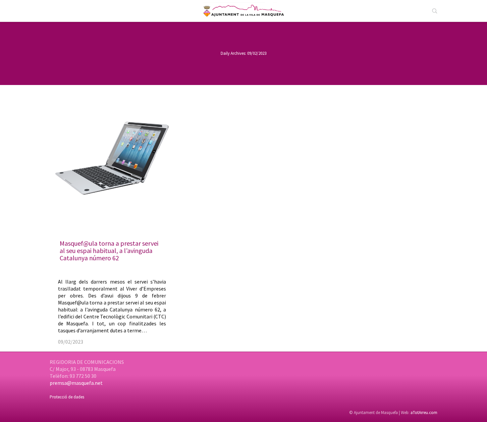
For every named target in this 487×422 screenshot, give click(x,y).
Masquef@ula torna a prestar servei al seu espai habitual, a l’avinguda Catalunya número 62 (109, 250)
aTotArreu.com (423, 412)
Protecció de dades (67, 397)
